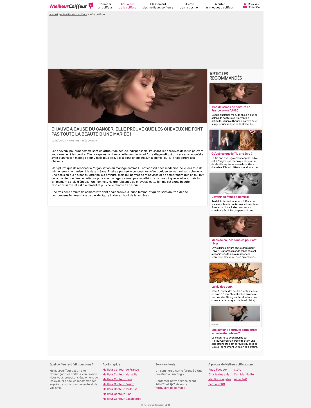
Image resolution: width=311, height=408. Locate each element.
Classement (158, 5)
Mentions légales (219, 379)
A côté (190, 5)
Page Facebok (217, 369)
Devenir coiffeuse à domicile (230, 197)
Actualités (127, 5)
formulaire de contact (170, 387)
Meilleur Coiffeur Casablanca (122, 398)
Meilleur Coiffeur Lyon (117, 379)
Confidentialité (244, 374)
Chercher (105, 5)
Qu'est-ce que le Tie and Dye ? (232, 153)
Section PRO (216, 384)
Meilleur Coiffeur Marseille (120, 374)
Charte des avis (218, 374)
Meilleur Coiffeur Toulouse (120, 389)
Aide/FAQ (240, 379)
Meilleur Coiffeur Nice (117, 394)
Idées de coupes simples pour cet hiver (233, 241)
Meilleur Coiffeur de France (121, 369)
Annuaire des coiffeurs (71, 5)
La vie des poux (222, 286)
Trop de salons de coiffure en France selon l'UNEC (230, 108)
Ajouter (219, 5)
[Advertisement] (155, 43)
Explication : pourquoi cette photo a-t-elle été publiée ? (234, 331)
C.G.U (237, 369)
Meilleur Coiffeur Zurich (118, 384)
